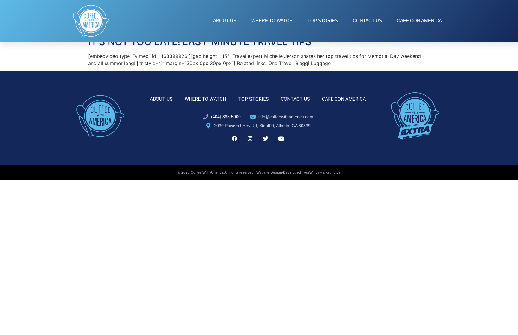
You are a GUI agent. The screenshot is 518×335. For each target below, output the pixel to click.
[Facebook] (234, 138)
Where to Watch (272, 20)
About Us (224, 20)
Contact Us (367, 20)
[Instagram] (250, 138)
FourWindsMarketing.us (321, 172)
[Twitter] (265, 138)
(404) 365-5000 (226, 116)
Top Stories (323, 20)
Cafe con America (419, 20)
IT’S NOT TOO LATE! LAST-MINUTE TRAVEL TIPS (199, 42)
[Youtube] (281, 138)
